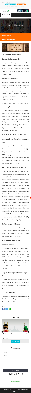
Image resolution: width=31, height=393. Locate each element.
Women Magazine (10, 4)
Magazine (5, 15)
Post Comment (15, 381)
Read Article (15, 341)
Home (3, 35)
